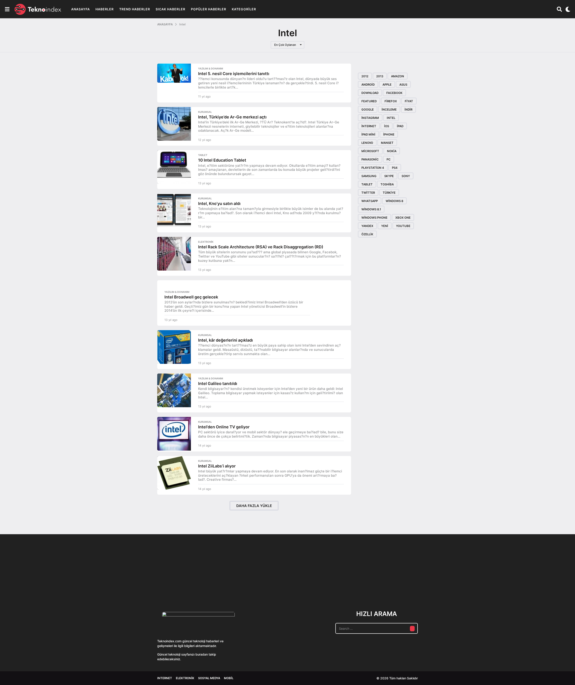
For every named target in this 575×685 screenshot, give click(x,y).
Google (367, 109)
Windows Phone (374, 217)
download (369, 93)
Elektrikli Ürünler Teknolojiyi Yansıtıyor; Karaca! (225, 586)
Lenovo (367, 143)
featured (369, 101)
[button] (7, 9)
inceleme (389, 109)
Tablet (202, 155)
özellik (367, 234)
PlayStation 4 (372, 167)
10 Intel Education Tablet (222, 160)
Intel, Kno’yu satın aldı (219, 203)
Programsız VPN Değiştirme (269, 575)
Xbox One (403, 217)
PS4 (395, 167)
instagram (370, 118)
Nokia (391, 151)
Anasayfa (80, 9)
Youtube (403, 226)
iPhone (388, 134)
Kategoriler (244, 9)
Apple (387, 84)
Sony (406, 176)
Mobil (228, 678)
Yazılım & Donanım (210, 68)
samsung (368, 176)
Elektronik (205, 241)
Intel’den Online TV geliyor (224, 427)
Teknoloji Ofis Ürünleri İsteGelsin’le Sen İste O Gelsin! (314, 586)
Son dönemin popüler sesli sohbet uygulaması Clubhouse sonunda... (179, 586)
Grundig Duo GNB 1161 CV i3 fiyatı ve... (539, 583)
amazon (397, 76)
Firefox (391, 101)
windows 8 (394, 201)
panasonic (370, 159)
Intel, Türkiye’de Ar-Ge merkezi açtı (232, 117)
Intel (391, 118)
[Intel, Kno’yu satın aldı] (174, 210)
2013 (379, 76)
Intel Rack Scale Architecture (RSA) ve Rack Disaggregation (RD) (260, 247)
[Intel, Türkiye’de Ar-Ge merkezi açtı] (174, 124)
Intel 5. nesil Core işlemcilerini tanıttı (233, 73)
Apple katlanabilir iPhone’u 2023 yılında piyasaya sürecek (404, 586)
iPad (400, 126)
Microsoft (370, 151)
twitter (368, 192)
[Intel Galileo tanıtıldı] (174, 390)
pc (389, 159)
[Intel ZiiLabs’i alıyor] (174, 473)
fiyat (409, 101)
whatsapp (369, 201)
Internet (164, 678)
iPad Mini (368, 134)
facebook (394, 93)
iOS (386, 126)
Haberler (104, 9)
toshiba (387, 184)
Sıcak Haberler (170, 9)
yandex (367, 226)
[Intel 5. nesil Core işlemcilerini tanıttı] (174, 73)
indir (408, 109)
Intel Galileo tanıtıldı (217, 383)
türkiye (389, 192)
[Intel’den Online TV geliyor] (174, 434)
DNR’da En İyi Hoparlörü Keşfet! (494, 584)
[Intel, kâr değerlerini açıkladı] (174, 347)
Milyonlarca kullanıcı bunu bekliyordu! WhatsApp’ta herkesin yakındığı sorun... (449, 586)
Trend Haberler (134, 9)
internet (368, 126)
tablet (367, 184)
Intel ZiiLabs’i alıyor (217, 466)
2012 (364, 76)
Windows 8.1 (371, 209)
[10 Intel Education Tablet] (174, 167)
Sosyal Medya (209, 678)
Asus (403, 84)
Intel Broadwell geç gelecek (191, 297)
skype (389, 176)
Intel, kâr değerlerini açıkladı (225, 340)
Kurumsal (205, 112)
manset (387, 143)
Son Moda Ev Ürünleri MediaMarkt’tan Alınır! (359, 584)
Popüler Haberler (208, 9)
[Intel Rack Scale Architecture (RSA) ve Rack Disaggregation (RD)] (174, 254)
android (368, 84)
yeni (384, 226)
